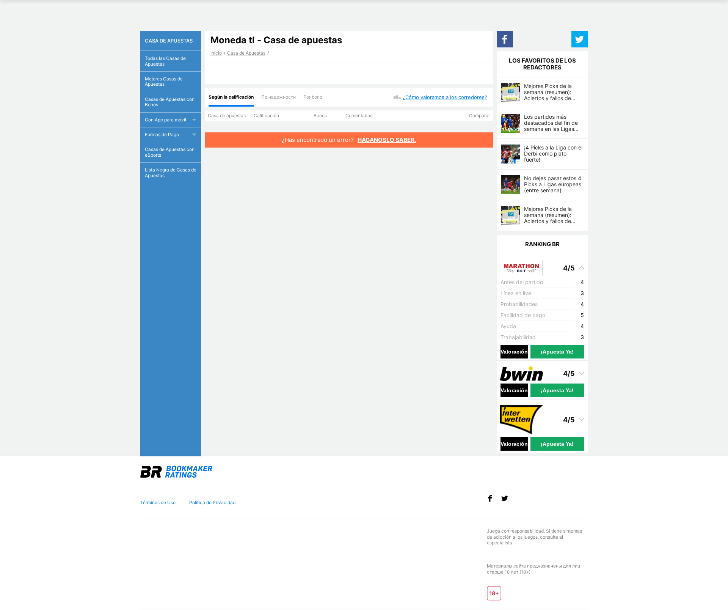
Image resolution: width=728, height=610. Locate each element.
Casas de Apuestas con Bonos (170, 101)
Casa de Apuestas (246, 53)
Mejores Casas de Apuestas (164, 81)
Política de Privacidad (212, 502)
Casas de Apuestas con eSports (170, 151)
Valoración (514, 352)
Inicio (216, 53)
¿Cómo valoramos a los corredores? (445, 97)
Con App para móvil (165, 120)
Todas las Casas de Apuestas (165, 60)
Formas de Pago (162, 134)
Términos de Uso (158, 502)
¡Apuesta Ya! (557, 352)
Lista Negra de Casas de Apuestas (170, 172)
